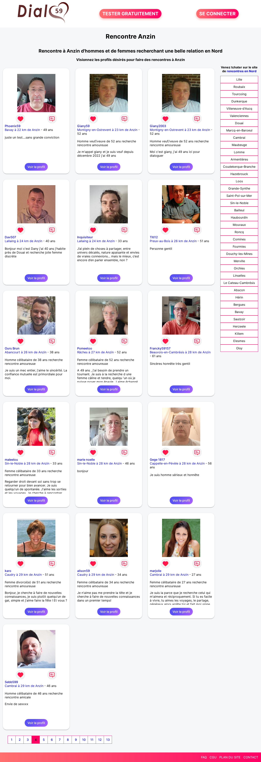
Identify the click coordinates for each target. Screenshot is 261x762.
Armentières (239, 159)
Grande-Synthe (239, 188)
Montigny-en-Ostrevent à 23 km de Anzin (107, 130)
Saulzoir (239, 319)
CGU (213, 757)
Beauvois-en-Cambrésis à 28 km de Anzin (180, 352)
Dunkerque (239, 101)
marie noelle (86, 459)
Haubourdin (239, 217)
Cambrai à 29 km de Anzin (169, 574)
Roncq (239, 232)
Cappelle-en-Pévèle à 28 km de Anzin (177, 463)
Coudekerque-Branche (239, 167)
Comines (239, 239)
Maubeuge (239, 145)
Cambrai (239, 137)
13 (108, 740)
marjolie (155, 571)
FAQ (204, 757)
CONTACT (250, 757)
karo (8, 571)
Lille (239, 79)
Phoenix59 (12, 126)
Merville (239, 261)
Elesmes (239, 341)
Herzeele (239, 326)
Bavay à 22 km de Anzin (22, 130)
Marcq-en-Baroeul (239, 130)
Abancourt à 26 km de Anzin (25, 352)
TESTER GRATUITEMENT (130, 13)
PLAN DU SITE (230, 757)
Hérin (239, 297)
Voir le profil (36, 167)
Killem (239, 334)
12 (100, 740)
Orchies (239, 268)
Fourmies (239, 246)
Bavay (239, 312)
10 (84, 740)
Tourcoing (239, 94)
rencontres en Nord (241, 71)
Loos (239, 181)
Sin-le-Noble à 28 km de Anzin (27, 463)
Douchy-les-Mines (239, 254)
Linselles (239, 275)
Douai (239, 123)
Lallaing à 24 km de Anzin (23, 241)
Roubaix (239, 87)
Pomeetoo (84, 348)
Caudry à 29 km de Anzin (23, 574)
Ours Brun (12, 348)
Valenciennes (239, 116)
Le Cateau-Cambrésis (239, 283)
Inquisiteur (85, 237)
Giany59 (83, 126)
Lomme (239, 152)
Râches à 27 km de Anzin (95, 352)
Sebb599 (11, 682)
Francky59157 (160, 348)
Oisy (239, 348)
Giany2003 (158, 126)
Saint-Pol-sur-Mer (239, 196)
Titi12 (154, 237)
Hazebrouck (239, 174)
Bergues (239, 304)
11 (91, 740)
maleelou (11, 459)
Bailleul (239, 210)
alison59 (83, 571)
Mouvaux (239, 225)
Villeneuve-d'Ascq (239, 108)
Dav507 (10, 237)
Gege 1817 (157, 459)
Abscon (239, 290)
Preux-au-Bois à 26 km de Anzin (173, 241)
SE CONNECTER (217, 13)
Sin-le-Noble (239, 203)
